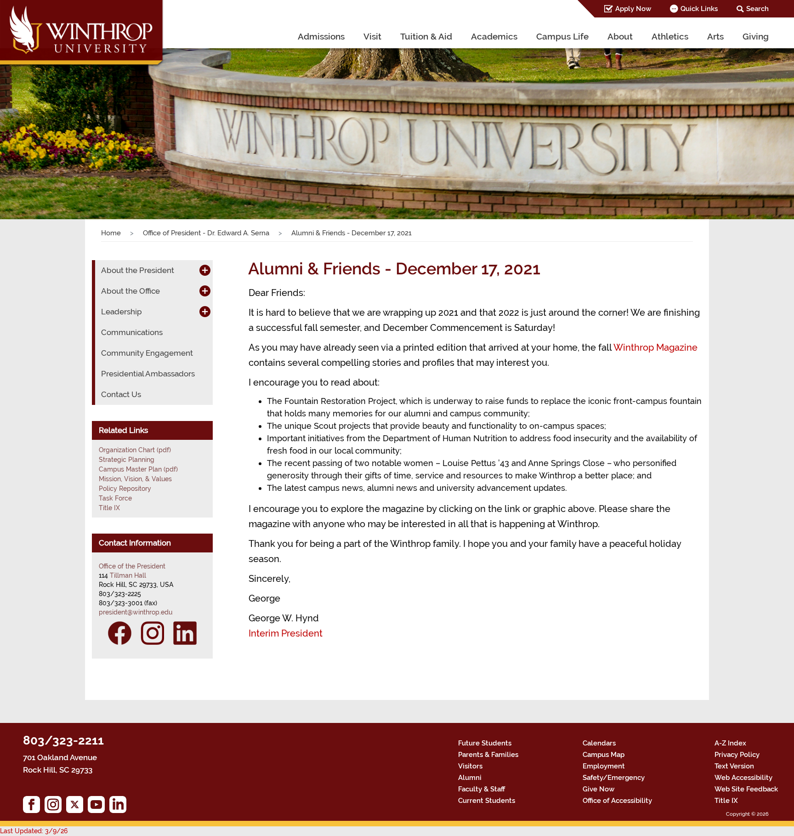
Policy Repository (125, 488)
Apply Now (633, 9)
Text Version (734, 766)
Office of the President (132, 566)
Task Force (115, 498)
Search (757, 9)
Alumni (470, 777)
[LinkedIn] (185, 633)
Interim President (286, 633)
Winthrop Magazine (655, 347)
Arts (715, 36)
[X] (77, 807)
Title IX (109, 508)
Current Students (486, 800)
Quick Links (699, 9)
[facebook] (34, 807)
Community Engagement (147, 353)
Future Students (484, 743)
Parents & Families (488, 755)
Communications (132, 332)
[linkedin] (120, 807)
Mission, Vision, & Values (135, 479)
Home (111, 233)
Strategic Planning (126, 459)
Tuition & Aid (426, 36)
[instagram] (55, 807)
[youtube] (98, 807)
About (620, 36)
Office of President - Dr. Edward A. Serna (206, 233)
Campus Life (562, 36)
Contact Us (121, 394)
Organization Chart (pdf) (135, 450)
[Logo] (82, 34)
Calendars (599, 743)
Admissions (321, 36)
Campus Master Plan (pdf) (138, 469)
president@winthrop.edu (135, 612)
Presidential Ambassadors (148, 373)
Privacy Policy (737, 755)
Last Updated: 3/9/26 (34, 831)
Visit (372, 36)
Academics (494, 36)
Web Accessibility (743, 777)
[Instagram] (152, 633)
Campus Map (603, 755)
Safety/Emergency (614, 777)
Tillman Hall (128, 575)
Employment (604, 766)
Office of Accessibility (617, 800)
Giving (756, 36)
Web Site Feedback (746, 789)
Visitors (470, 766)
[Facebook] (119, 633)
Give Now (598, 789)
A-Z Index (730, 743)
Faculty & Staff (481, 789)
